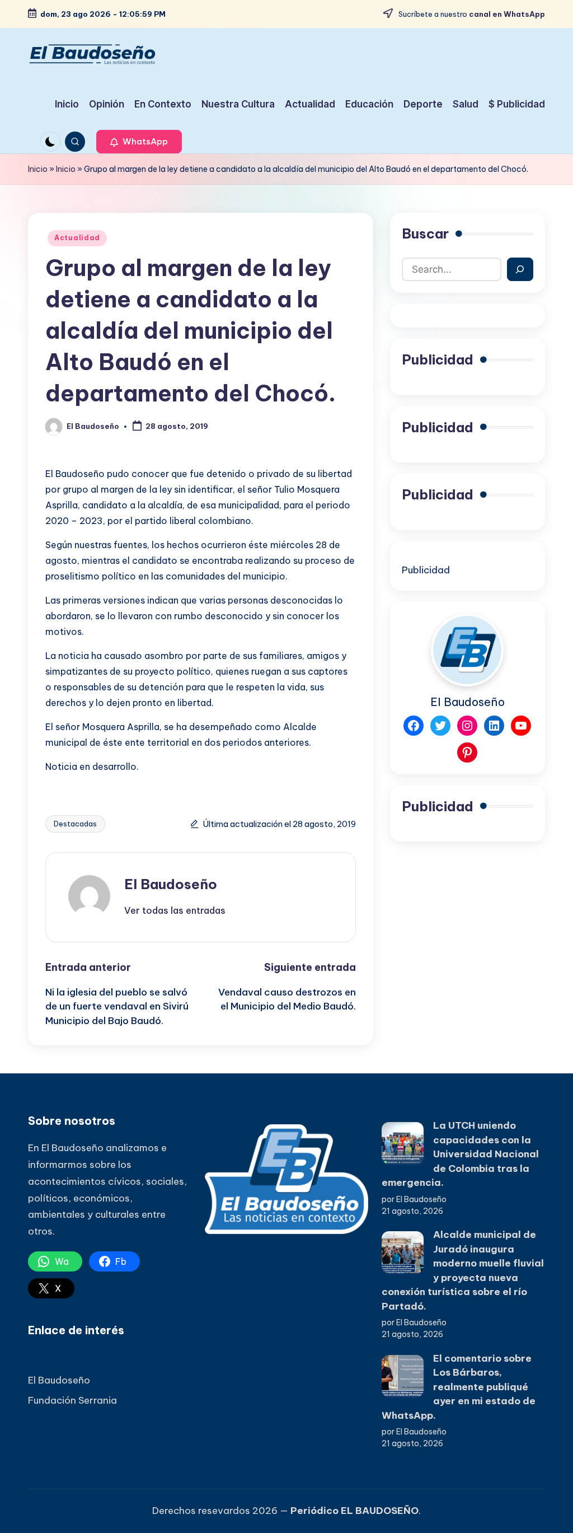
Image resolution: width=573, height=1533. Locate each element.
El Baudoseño (170, 884)
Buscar (425, 233)
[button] (139, 141)
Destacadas (75, 823)
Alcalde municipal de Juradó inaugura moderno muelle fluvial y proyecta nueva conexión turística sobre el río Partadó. (463, 1270)
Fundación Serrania (72, 1400)
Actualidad (77, 237)
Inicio (38, 169)
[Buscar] (520, 269)
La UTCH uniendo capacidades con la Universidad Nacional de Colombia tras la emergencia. (460, 1154)
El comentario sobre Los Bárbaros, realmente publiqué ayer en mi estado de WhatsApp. (459, 1387)
